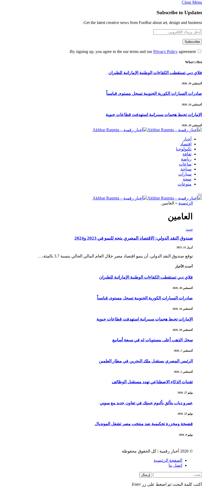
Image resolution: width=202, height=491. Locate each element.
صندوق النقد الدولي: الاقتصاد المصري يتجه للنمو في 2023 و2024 (133, 238)
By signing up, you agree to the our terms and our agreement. (133, 51)
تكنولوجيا (183, 149)
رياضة (186, 159)
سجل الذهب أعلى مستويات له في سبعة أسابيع (152, 340)
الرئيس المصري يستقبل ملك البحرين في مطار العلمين (146, 361)
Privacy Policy (165, 51)
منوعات (184, 184)
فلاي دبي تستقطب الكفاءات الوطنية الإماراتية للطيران (155, 72)
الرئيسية (185, 203)
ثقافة (187, 154)
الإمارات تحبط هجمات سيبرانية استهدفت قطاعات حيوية (154, 114)
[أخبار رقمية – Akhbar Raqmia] (147, 130)
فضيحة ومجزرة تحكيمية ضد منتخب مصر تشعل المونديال (144, 423)
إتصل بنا (175, 465)
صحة (187, 179)
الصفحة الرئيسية (168, 460)
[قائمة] (200, 194)
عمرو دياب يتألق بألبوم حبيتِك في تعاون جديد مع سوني (146, 403)
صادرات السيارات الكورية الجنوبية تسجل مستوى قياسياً (154, 93)
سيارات (184, 174)
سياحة (185, 169)
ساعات (185, 164)
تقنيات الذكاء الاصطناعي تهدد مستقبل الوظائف (152, 382)
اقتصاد (185, 144)
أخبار (187, 139)
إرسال (145, 475)
